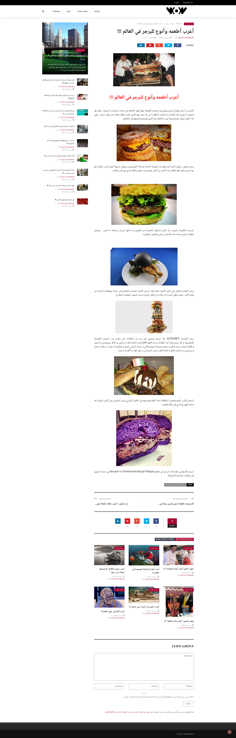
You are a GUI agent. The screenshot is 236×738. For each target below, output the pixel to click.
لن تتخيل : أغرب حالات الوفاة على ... (111, 504)
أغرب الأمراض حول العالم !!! (113, 611)
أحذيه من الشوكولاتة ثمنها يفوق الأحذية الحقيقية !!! (60, 142)
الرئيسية (97, 11)
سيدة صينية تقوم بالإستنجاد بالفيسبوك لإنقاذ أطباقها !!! (59, 97)
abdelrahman (186, 37)
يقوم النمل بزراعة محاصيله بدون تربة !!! (60, 185)
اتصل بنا (176, 2)
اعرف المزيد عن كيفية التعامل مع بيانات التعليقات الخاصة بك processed (129, 712)
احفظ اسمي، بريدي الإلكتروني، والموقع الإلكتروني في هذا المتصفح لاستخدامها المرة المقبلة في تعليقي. (158, 697)
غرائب (68, 11)
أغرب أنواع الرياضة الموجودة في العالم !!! (145, 571)
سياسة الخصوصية (188, 2)
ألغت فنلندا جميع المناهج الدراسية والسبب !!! (59, 156)
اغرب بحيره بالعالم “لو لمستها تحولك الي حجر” (112, 570)
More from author (165, 539)
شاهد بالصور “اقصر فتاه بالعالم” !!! (179, 621)
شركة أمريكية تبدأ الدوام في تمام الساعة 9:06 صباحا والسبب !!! (58, 112)
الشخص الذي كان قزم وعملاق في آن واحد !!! (59, 126)
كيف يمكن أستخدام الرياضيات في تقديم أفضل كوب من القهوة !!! (58, 81)
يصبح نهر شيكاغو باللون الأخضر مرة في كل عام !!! (66, 57)
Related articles (184, 539)
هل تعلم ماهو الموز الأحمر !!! (64, 199)
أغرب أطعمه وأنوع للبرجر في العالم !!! (175, 484)
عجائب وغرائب (82, 11)
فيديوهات (56, 11)
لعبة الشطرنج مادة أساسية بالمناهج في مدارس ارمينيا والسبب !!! (58, 171)
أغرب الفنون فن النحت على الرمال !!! (144, 607)
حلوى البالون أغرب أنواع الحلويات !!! (179, 569)
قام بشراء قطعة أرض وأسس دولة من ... (175, 504)
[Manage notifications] (229, 732)
